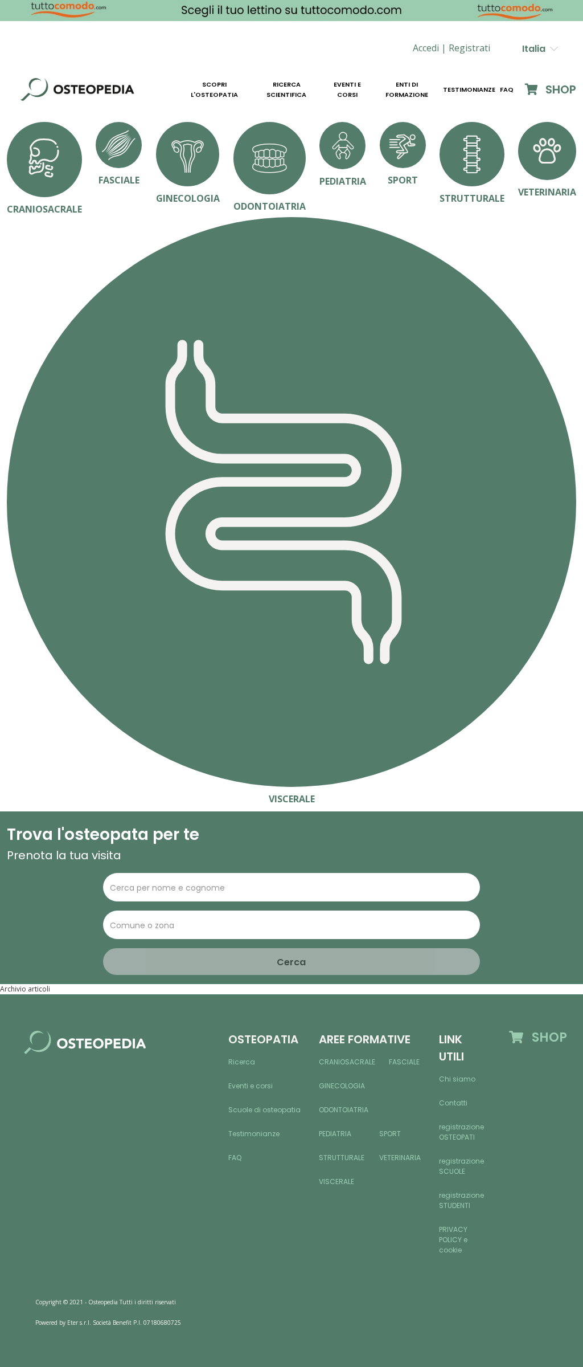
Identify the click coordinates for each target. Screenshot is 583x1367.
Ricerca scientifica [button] (286, 89)
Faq (507, 89)
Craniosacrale (347, 1062)
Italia (536, 48)
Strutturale (341, 1157)
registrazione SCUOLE (461, 1166)
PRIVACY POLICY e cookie (453, 1240)
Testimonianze (469, 89)
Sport (390, 1134)
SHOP (559, 89)
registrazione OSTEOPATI (461, 1132)
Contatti (453, 1103)
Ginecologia (342, 1086)
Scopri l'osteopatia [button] (214, 89)
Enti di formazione (406, 89)
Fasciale (404, 1062)
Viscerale (336, 1181)
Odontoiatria (343, 1110)
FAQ (234, 1157)
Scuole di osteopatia (264, 1110)
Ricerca (241, 1062)
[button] (469, 48)
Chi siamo (457, 1079)
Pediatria (335, 1134)
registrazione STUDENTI (461, 1200)
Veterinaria (400, 1157)
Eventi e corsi (347, 89)
